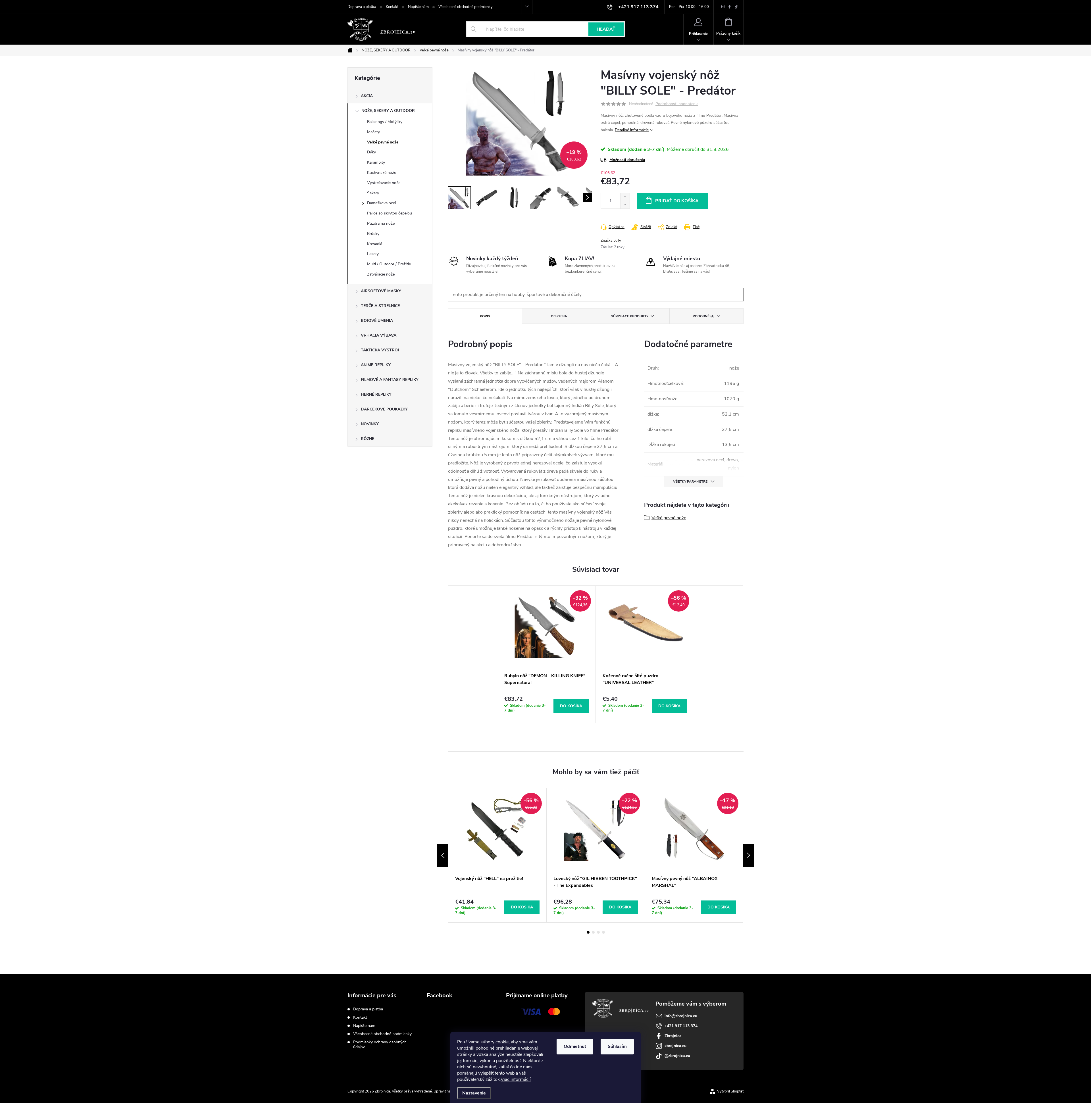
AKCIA (367, 96)
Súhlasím (617, 1046)
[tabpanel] (546, 654)
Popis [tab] (485, 316)
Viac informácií (516, 1079)
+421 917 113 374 (681, 1026)
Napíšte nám (418, 6)
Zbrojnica (673, 1036)
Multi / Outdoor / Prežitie (389, 264)
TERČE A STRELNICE (380, 305)
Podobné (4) (704, 316)
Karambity (376, 162)
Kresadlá (374, 244)
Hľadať (606, 29)
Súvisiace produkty (629, 316)
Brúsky (373, 233)
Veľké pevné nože (382, 142)
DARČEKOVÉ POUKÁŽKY (384, 409)
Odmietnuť (575, 1046)
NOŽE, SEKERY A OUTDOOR (388, 110)
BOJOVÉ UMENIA (377, 320)
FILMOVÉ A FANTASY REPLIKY (390, 379)
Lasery (373, 254)
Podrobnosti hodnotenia (676, 104)
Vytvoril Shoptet (730, 1091)
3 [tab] (598, 932)
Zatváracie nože (381, 274)
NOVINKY (370, 424)
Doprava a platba (361, 6)
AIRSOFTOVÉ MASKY (381, 291)
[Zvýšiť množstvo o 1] (625, 197)
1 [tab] (588, 932)
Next (748, 855)
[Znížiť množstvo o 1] (625, 204)
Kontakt (392, 6)
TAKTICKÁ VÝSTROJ (380, 350)
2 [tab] (593, 932)
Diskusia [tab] (559, 316)
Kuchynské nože (381, 172)
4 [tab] (603, 932)
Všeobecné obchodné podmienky (465, 6)
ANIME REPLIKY (376, 365)
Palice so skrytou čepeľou (389, 213)
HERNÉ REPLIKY (376, 394)
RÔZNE (367, 438)
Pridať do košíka (677, 201)
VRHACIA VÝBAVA (378, 335)
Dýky (371, 152)
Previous (442, 855)
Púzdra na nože (381, 223)
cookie (502, 1042)
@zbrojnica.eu (677, 1055)
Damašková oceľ (381, 203)
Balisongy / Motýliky (384, 121)
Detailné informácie (632, 130)
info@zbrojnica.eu (681, 1016)
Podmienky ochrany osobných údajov (380, 1044)
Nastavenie (474, 1093)
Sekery (373, 193)
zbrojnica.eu (675, 1045)
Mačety (373, 132)
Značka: (611, 240)
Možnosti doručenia (627, 159)
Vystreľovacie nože (383, 182)
